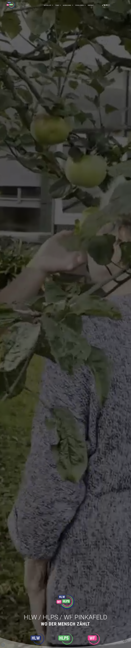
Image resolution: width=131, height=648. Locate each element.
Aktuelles (47, 5)
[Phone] (102, 5)
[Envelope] (104, 5)
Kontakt (91, 5)
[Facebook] (107, 5)
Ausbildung (67, 5)
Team (57, 5)
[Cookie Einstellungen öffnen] (3, 646)
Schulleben (79, 5)
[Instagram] (109, 5)
